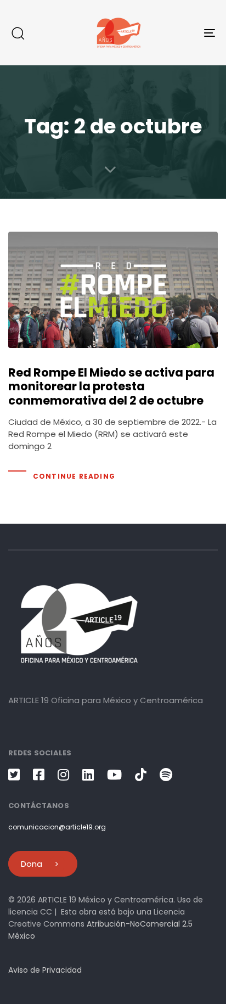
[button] (17, 33)
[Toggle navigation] (181, 32)
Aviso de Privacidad (45, 969)
